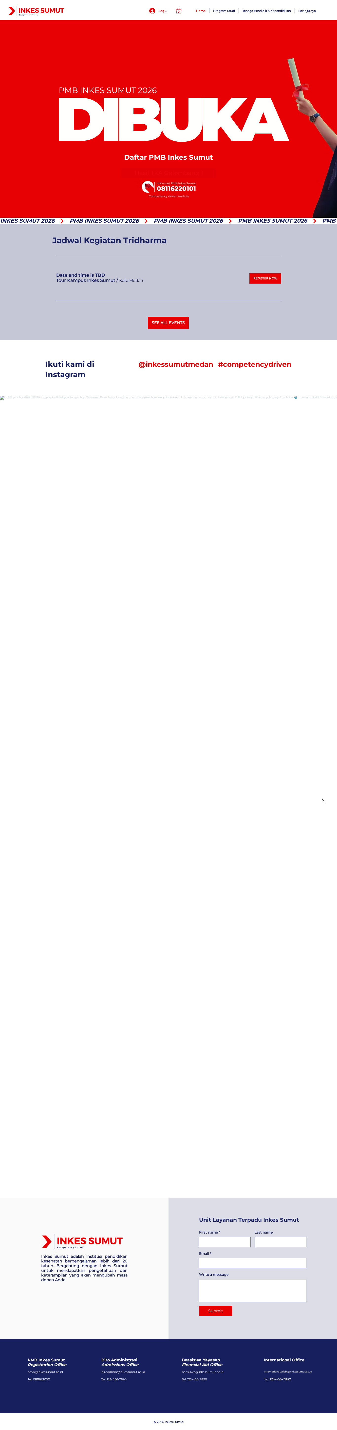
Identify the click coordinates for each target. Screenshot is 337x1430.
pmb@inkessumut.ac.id (45, 1372)
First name (209, 1232)
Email (205, 1253)
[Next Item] (323, 801)
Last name (264, 1232)
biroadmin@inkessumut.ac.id (123, 1372)
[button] (178, 11)
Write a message (213, 1274)
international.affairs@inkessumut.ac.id (288, 1371)
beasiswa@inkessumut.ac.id (203, 1372)
